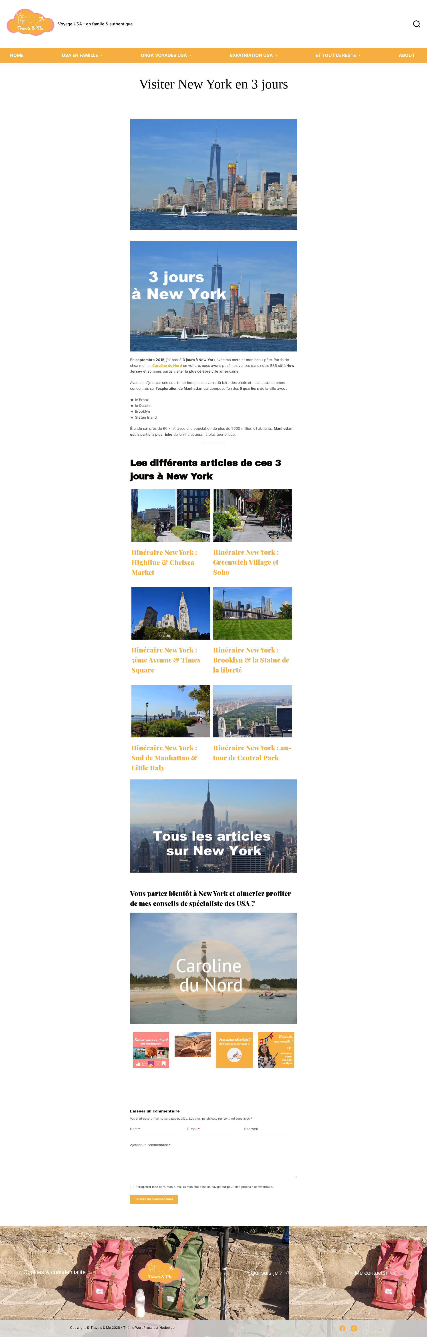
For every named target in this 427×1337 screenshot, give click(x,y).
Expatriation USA (251, 55)
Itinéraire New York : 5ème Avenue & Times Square (165, 659)
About (407, 55)
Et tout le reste (336, 55)
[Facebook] (342, 1328)
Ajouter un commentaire (150, 1145)
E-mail (193, 1129)
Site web (251, 1129)
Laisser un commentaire (154, 1199)
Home (17, 55)
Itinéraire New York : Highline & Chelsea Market (164, 562)
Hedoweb (167, 1327)
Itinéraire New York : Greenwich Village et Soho (246, 562)
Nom (135, 1129)
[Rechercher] (416, 24)
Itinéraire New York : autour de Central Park (252, 752)
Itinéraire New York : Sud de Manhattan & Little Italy (164, 757)
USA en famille (80, 55)
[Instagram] (354, 1328)
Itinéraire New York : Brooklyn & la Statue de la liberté (251, 659)
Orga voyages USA (164, 55)
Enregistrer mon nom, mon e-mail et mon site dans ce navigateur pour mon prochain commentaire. (204, 1186)
